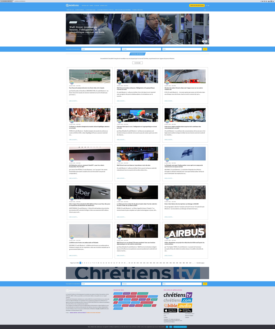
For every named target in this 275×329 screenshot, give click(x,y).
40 (129, 262)
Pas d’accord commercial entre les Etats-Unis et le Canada (86, 88)
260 (164, 262)
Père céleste (142, 299)
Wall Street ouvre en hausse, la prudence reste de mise (133, 165)
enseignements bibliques (124, 302)
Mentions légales (189, 315)
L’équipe (187, 317)
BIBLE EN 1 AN (70, 9)
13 (106, 262)
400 (187, 262)
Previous (203, 41)
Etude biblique (117, 305)
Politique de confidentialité (180, 326)
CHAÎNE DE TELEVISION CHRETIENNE (93, 312)
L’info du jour (126, 293)
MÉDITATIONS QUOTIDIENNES (123, 9)
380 (184, 262)
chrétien (132, 305)
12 (103, 262)
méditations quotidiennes (147, 302)
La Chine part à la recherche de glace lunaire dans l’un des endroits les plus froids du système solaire (137, 204)
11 (101, 262)
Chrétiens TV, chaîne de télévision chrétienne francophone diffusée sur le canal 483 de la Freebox (173, 320)
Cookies (166, 317)
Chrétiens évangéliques (119, 296)
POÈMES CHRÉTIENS (137, 9)
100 (138, 262)
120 (141, 262)
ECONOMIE (96, 5)
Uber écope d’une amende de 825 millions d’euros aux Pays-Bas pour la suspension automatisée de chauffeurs (89, 204)
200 (154, 262)
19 (122, 262)
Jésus (116, 299)
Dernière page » (201, 262)
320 (174, 262)
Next (206, 41)
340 (177, 262)
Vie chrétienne (147, 305)
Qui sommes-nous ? (189, 313)
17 (116, 262)
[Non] (273, 327)
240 (161, 262)
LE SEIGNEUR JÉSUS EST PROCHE (105, 9)
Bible (116, 302)
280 (167, 262)
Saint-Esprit (134, 299)
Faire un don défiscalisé (197, 5)
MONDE (91, 5)
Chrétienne (125, 305)
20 (124, 262)
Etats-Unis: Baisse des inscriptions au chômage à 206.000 (182, 204)
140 (144, 262)
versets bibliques (135, 302)
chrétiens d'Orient (153, 296)
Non (171, 326)
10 (98, 262)
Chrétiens (134, 293)
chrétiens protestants (142, 296)
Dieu (148, 299)
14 (108, 262)
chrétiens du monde (131, 296)
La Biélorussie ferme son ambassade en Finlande (83, 242)
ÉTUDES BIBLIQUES (90, 9)
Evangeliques (139, 305)
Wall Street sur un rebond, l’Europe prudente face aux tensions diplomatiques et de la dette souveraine (136, 243)
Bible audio (154, 299)
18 (119, 262)
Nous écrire (166, 313)
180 (151, 262)
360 (180, 262)
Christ (121, 299)
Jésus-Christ (127, 299)
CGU (165, 315)
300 (171, 262)
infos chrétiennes (118, 308)
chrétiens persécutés (142, 293)
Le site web (137, 62)
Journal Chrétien (71, 294)
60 (132, 262)
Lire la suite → (73, 101)
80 (134, 262)
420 (190, 262)
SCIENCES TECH (103, 5)
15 (111, 262)
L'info (154, 305)
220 (157, 262)
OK (167, 326)
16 (114, 262)
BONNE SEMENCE (79, 9)
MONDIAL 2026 (85, 5)
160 (147, 262)
